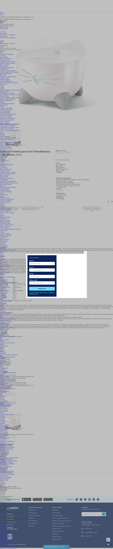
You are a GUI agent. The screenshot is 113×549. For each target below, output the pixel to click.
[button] (85, 252)
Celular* (31, 273)
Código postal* (33, 280)
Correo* (31, 267)
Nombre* (31, 260)
